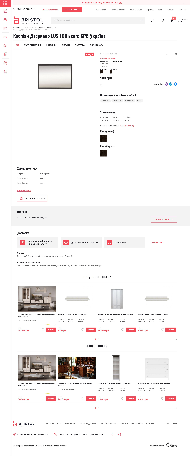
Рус (185, 10)
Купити (51, 330)
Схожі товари (96, 45)
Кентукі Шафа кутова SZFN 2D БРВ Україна (115, 314)
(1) (55, 324)
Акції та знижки (108, 423)
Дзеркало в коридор (45, 27)
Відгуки (66, 45)
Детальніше (156, 242)
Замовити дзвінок (50, 10)
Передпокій (28, 27)
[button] (95, 339)
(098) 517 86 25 (25, 8)
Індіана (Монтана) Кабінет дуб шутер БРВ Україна (75, 384)
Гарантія (150, 10)
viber (166, 83)
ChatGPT (105, 100)
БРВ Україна (45, 173)
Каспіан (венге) (115, 62)
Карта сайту (137, 423)
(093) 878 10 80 (65, 434)
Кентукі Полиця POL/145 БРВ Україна (153, 314)
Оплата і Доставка (118, 10)
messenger (175, 83)
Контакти (170, 10)
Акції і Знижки (136, 10)
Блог (160, 10)
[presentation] (169, 339)
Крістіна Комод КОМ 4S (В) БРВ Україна (154, 383)
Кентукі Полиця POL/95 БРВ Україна (72, 314)
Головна (16, 27)
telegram (170, 83)
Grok (139, 100)
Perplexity (117, 100)
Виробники (101, 10)
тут (120, 2)
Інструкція (51, 45)
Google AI (129, 100)
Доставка (80, 45)
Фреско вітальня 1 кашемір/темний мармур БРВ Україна (36, 315)
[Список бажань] (162, 20)
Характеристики (32, 45)
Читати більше (24, 190)
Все (17, 45)
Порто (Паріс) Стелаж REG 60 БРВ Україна (114, 383)
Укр (180, 10)
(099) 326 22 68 (96, 434)
